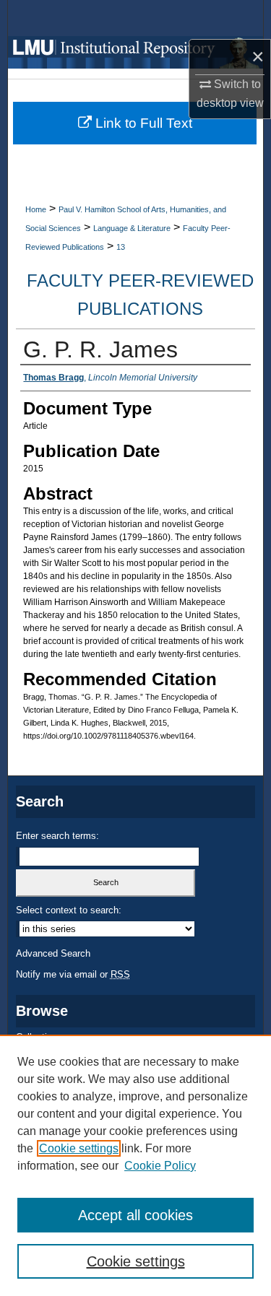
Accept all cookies (135, 1215)
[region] (135, 1165)
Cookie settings (79, 1148)
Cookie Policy (160, 1166)
